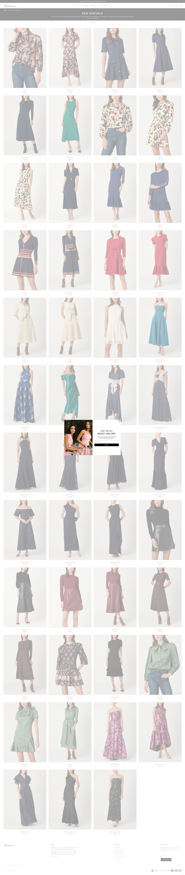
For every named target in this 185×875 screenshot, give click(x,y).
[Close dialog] (119, 421)
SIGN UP (107, 444)
